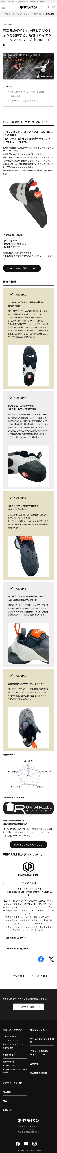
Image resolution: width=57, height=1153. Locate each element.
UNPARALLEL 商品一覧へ (18, 948)
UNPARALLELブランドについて (24, 100)
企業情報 (34, 1063)
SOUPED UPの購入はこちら (28, 844)
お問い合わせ (9, 1110)
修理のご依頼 (8, 1048)
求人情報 (7, 1091)
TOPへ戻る (41, 975)
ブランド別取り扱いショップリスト (39, 1053)
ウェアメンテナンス (10, 1040)
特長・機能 (15, 96)
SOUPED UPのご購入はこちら (22, 268)
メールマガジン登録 (26, 1007)
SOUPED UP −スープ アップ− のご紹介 (27, 91)
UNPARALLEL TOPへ (16, 937)
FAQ (5, 1101)
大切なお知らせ (37, 1029)
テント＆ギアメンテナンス (13, 1044)
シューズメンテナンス (11, 1036)
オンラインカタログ (10, 1065)
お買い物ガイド (9, 1062)
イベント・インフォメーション (16, 13)
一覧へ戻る (19, 975)
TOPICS (37, 13)
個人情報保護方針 (38, 1072)
